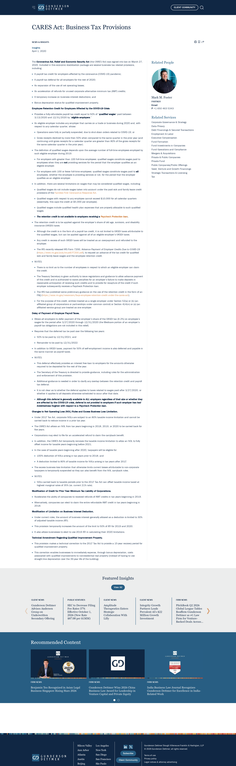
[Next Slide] (207, 611)
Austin (81, 759)
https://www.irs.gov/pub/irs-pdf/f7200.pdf (60, 252)
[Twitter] (131, 747)
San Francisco (103, 759)
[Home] (53, 7)
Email (154, 105)
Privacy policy (150, 758)
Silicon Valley (84, 745)
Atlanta (81, 754)
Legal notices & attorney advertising (160, 762)
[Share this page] (203, 42)
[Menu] (33, 7)
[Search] (201, 7)
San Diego (101, 754)
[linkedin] (125, 747)
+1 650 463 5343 (164, 108)
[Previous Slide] (25, 611)
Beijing (81, 763)
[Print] (195, 42)
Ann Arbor (83, 750)
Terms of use (150, 755)
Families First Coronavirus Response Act (75, 192)
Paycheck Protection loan (114, 216)
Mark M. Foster (161, 97)
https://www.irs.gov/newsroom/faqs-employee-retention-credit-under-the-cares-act (85, 295)
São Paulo (101, 763)
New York (101, 750)
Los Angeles (102, 745)
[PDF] (199, 42)
